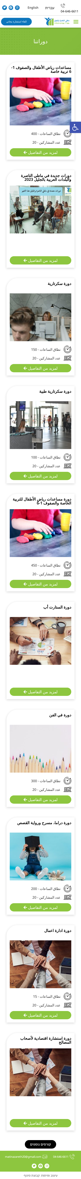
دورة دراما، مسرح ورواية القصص (44, 822)
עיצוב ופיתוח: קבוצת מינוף (40, 1175)
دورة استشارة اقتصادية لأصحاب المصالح (45, 1040)
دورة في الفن (60, 714)
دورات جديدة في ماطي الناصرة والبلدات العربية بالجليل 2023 (46, 177)
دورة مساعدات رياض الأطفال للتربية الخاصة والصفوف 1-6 (42, 501)
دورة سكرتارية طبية (55, 391)
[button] (75, 127)
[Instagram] (17, 7)
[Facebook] (11, 7)
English (33, 7)
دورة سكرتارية (59, 283)
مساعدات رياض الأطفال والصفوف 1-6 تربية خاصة (41, 69)
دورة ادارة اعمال (57, 930)
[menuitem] (49, 8)
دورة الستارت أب (57, 607)
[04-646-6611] (63, 5)
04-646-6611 (69, 11)
